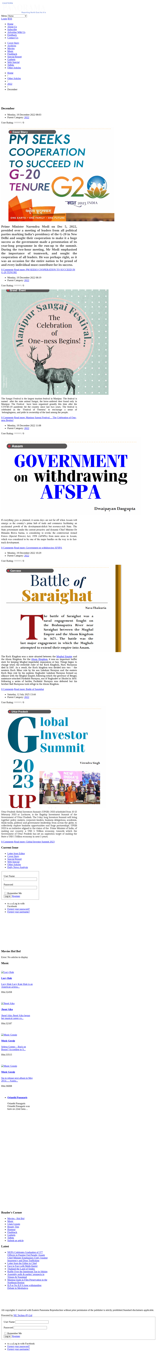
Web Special (13, 62)
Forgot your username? (18, 911)
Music (10, 51)
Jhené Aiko (7, 1009)
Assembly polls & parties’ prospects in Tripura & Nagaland (25, 1275)
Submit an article (15, 1240)
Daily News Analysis (17, 867)
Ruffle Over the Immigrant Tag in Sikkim (27, 1271)
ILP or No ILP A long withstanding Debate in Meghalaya (24, 1286)
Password (8, 884)
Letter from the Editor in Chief (22, 1263)
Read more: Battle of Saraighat (29, 689)
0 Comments (7, 269)
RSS (10, 18)
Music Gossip (8, 1040)
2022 (9, 84)
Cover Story (13, 43)
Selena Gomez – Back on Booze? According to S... (13, 1048)
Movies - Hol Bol (15, 1218)
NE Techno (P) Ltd (22, 1315)
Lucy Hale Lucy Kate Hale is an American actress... (17, 985)
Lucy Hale (6, 978)
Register (16, 896)
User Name (9, 876)
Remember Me (14, 893)
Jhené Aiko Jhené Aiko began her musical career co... (15, 1017)
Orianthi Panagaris (17, 1097)
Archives (11, 45)
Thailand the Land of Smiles (21, 1268)
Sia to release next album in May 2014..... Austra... (17, 1079)
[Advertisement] (37, 97)
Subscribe (12, 29)
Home (10, 24)
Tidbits (10, 65)
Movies (11, 48)
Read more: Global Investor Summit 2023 (34, 841)
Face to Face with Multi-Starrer (22, 1266)
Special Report (14, 56)
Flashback (12, 54)
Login (4, 18)
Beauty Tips (13, 1226)
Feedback (12, 35)
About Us (12, 26)
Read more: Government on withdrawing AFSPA (38, 547)
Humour (11, 1229)
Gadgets (11, 59)
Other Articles (14, 67)
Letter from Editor (16, 853)
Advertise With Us (16, 32)
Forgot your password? (18, 909)
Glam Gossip (13, 1224)
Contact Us (12, 37)
